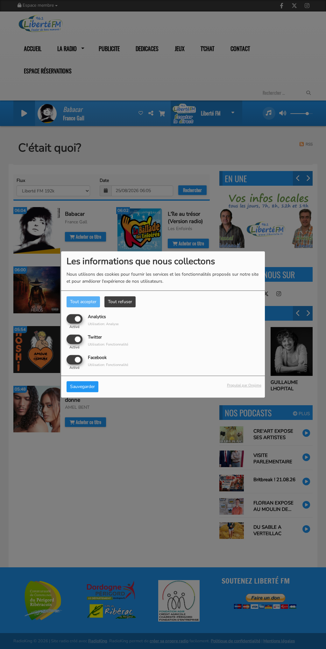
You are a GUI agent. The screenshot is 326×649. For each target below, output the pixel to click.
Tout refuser (120, 302)
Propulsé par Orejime (244, 385)
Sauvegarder (82, 387)
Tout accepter (83, 302)
